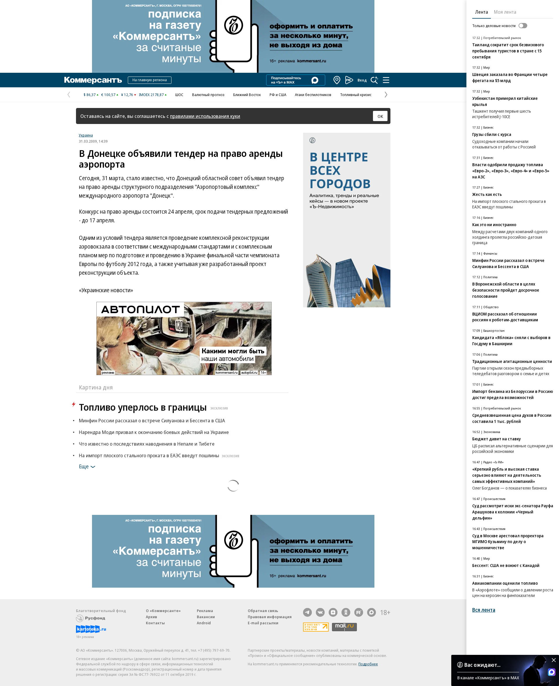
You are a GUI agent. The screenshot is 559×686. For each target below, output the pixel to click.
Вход (362, 80)
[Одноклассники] (346, 612)
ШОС (179, 94)
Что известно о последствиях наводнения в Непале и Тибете (147, 443)
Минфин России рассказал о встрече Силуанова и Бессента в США (152, 420)
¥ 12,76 (127, 94)
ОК (380, 116)
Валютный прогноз (208, 94)
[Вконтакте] (320, 612)
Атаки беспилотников (313, 94)
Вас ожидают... (482, 664)
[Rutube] (358, 612)
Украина (86, 135)
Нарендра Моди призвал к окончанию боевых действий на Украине (154, 432)
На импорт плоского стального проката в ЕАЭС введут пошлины (159, 455)
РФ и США (278, 94)
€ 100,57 (108, 94)
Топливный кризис (356, 94)
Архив (151, 616)
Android (204, 622)
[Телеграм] (307, 612)
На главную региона (149, 79)
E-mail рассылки (263, 622)
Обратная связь (263, 610)
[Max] (371, 612)
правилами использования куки (205, 116)
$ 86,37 (89, 94)
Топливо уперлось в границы (153, 407)
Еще (84, 466)
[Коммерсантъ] (93, 80)
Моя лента (505, 12)
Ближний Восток (247, 94)
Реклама (205, 610)
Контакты (155, 622)
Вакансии (206, 616)
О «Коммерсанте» (163, 610)
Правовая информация (270, 616)
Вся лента (483, 610)
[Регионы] (337, 80)
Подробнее (368, 663)
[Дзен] (333, 612)
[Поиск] (374, 80)
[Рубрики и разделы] (386, 80)
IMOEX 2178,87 (151, 94)
